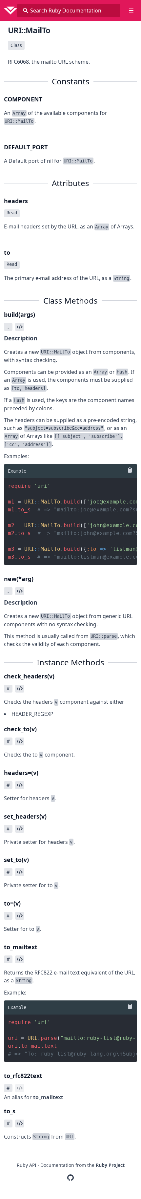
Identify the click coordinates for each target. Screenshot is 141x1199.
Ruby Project (110, 1165)
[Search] (25, 10)
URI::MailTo (29, 30)
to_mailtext (48, 1097)
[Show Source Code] (19, 327)
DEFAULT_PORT (26, 147)
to (7, 252)
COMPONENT (23, 99)
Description (20, 338)
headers (16, 201)
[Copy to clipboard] (128, 470)
